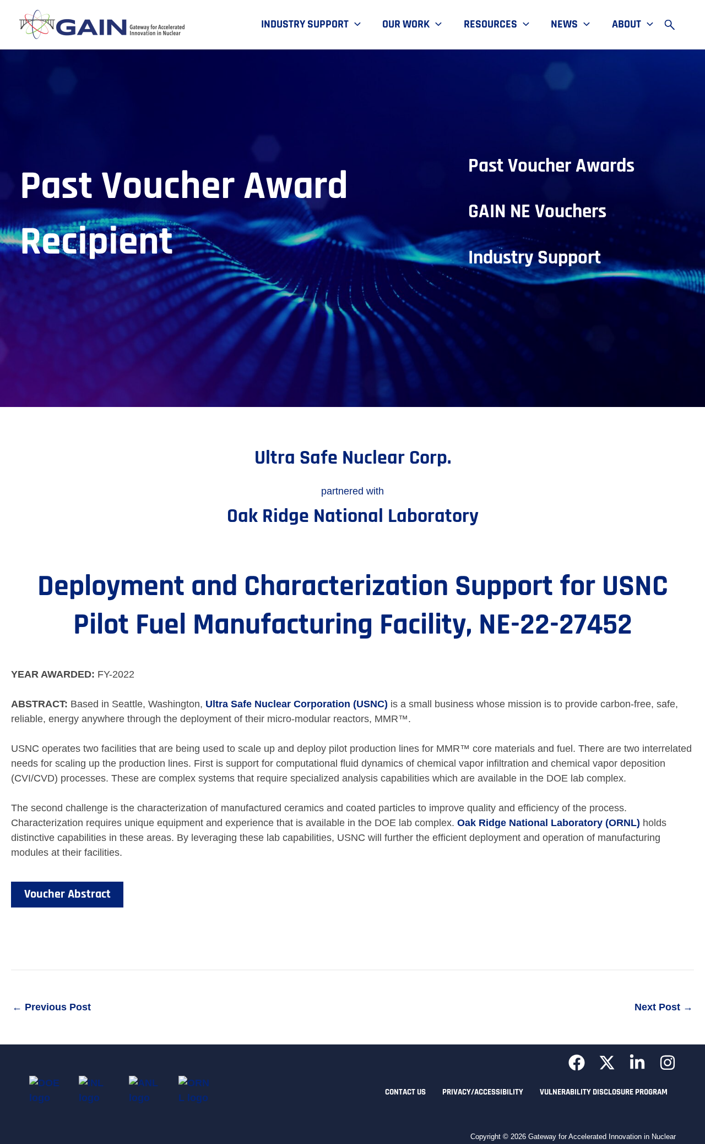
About (626, 25)
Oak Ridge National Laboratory (353, 516)
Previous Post (51, 1007)
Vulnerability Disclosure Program (604, 1092)
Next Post (663, 1007)
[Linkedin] (637, 1062)
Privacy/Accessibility (482, 1092)
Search (675, 25)
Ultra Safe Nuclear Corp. (352, 458)
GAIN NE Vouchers (537, 211)
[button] (355, 25)
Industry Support (305, 25)
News (564, 25)
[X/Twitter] (607, 1062)
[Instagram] (667, 1062)
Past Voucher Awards (551, 165)
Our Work (406, 25)
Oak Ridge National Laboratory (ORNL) (548, 822)
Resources (490, 25)
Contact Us (405, 1092)
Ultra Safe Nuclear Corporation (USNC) (296, 704)
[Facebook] (576, 1062)
